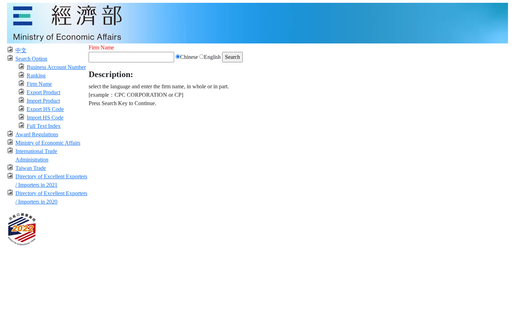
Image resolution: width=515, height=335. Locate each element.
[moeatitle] (257, 23)
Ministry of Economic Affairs (47, 143)
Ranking (36, 75)
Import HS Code (45, 118)
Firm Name (39, 84)
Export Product (43, 92)
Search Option (31, 59)
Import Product (43, 101)
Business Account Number (56, 67)
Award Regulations (36, 134)
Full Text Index (44, 126)
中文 (21, 50)
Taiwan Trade (30, 168)
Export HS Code (45, 109)
